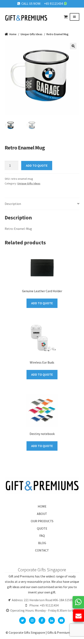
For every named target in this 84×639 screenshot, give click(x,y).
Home (13, 34)
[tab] (42, 204)
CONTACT (42, 550)
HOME (42, 506)
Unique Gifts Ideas (31, 34)
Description (13, 204)
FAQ (42, 535)
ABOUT (42, 514)
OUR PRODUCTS (42, 521)
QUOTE (42, 528)
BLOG (42, 543)
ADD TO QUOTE (37, 165)
